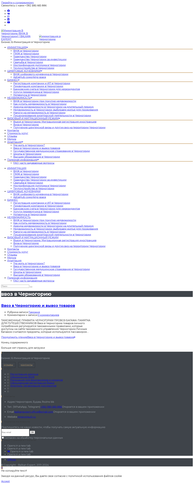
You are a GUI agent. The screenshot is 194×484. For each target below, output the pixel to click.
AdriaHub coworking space (29, 197)
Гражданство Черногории (30, 177)
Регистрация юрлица (24, 374)
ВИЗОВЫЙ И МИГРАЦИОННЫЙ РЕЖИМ (33, 237)
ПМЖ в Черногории (26, 174)
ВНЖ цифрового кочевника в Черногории (40, 194)
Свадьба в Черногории (28, 182)
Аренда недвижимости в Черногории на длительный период (53, 226)
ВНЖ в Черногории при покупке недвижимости (44, 220)
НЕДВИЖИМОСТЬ (19, 217)
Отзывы (12, 254)
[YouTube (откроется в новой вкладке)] (8, 22)
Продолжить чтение (37, 337)
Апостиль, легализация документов (33, 385)
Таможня (34, 312)
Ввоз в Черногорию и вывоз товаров (36, 266)
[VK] (8, 451)
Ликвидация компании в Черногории (38, 205)
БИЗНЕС (12, 200)
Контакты (13, 249)
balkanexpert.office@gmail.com (33, 411)
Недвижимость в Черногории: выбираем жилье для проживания (55, 228)
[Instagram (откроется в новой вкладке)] (8, 16)
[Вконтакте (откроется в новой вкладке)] (8, 13)
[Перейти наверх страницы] (2, 467)
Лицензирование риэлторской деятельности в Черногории (52, 234)
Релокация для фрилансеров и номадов (36, 380)
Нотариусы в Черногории (29, 214)
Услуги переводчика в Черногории (36, 211)
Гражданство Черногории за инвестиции (40, 179)
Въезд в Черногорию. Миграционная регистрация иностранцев (54, 240)
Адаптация (14, 260)
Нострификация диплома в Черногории (39, 185)
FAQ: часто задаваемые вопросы (33, 280)
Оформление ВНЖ (22, 377)
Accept (5, 481)
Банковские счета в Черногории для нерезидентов (46, 208)
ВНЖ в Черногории (26, 171)
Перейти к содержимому (17, 2)
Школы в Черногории (27, 272)
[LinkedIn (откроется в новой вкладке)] (8, 19)
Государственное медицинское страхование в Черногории (51, 269)
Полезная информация (22, 277)
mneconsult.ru (27, 416)
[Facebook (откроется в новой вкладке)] (8, 10)
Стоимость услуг (17, 251)
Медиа (11, 257)
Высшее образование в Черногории (36, 275)
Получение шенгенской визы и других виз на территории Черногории (59, 246)
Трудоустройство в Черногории (33, 188)
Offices (11, 459)
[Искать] (31, 286)
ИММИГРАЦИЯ (16, 168)
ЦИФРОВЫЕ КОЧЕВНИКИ (24, 191)
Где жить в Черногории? (29, 263)
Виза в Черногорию (26, 243)
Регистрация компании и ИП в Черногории (41, 202)
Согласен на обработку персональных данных (33, 437)
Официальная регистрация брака (32, 382)
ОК (32, 432)
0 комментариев (48, 315)
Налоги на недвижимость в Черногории (39, 231)
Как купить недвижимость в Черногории (40, 223)
